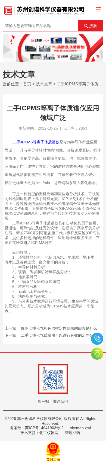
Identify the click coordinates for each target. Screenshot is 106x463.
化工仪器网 (48, 432)
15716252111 (97, 339)
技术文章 (44, 84)
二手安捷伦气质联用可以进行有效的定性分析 (59, 335)
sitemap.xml (80, 428)
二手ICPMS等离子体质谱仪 (36, 142)
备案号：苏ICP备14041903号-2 (37, 428)
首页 (27, 84)
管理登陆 (72, 432)
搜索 (93, 26)
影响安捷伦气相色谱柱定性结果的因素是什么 (59, 328)
